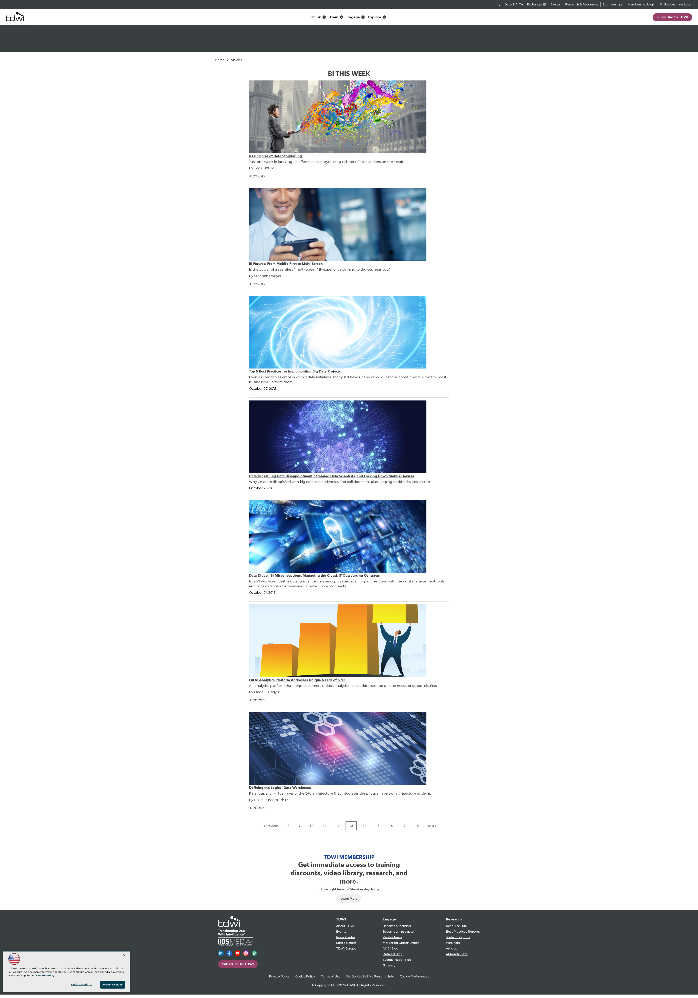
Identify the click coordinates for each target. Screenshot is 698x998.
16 (391, 826)
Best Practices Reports (463, 931)
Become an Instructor (399, 931)
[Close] (124, 955)
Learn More (349, 898)
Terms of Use (330, 976)
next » (432, 826)
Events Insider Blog (397, 959)
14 (365, 826)
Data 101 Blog (392, 954)
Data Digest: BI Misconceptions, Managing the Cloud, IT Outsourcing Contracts (314, 575)
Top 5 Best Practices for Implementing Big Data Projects (295, 371)
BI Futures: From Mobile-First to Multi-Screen (286, 264)
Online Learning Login (676, 4)
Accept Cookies (112, 984)
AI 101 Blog (390, 948)
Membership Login (641, 4)
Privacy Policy (279, 976)
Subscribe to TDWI (672, 17)
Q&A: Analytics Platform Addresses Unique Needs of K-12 (297, 680)
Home (219, 60)
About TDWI (345, 926)
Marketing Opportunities (401, 943)
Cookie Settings (81, 984)
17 (404, 826)
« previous (270, 826)
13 (351, 826)
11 (325, 826)
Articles (236, 60)
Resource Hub (456, 926)
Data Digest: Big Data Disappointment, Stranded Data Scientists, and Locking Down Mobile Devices (331, 476)
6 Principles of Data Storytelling (275, 156)
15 (378, 826)
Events (555, 4)
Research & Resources (581, 4)
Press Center (345, 937)
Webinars (453, 943)
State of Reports (458, 937)
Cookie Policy (305, 976)
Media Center (346, 943)
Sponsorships (613, 4)
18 (417, 826)
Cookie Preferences (414, 976)
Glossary (389, 965)
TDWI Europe (346, 948)
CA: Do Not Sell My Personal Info (370, 976)
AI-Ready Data (457, 954)
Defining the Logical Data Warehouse (280, 788)
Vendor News (392, 937)
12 (338, 826)
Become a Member (397, 926)
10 (312, 826)
